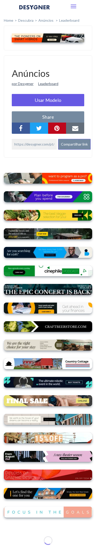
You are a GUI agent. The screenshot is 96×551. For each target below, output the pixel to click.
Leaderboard (69, 20)
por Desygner (23, 83)
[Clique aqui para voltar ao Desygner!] (34, 11)
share (48, 117)
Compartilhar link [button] (74, 144)
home (8, 20)
